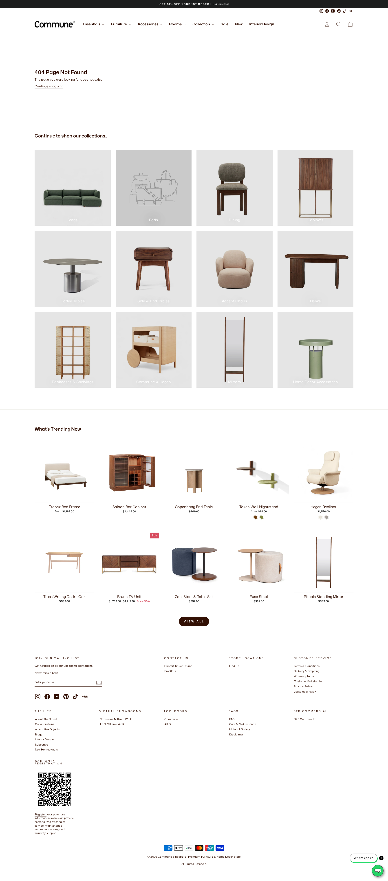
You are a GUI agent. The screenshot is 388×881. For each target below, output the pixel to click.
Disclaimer (236, 734)
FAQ (232, 719)
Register (40, 814)
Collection (201, 24)
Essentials (92, 24)
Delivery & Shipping (307, 671)
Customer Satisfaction (308, 681)
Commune (171, 719)
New (238, 24)
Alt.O (167, 724)
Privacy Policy (303, 686)
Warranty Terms (304, 676)
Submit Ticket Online (178, 666)
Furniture (119, 24)
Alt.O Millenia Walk (112, 724)
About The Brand (46, 719)
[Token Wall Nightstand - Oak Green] (262, 517)
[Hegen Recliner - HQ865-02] (320, 517)
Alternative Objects (47, 729)
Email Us (170, 671)
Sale (224, 24)
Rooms (175, 24)
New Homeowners (46, 749)
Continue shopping (49, 86)
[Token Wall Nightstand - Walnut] (256, 517)
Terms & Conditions (307, 666)
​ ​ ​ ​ (230, 739)
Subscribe (41, 744)
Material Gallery (239, 729)
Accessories (148, 24)
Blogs (38, 734)
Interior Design (261, 24)
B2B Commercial (305, 719)
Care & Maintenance (242, 724)
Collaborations (44, 724)
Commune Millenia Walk (116, 719)
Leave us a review (305, 691)
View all (194, 621)
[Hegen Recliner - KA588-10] (326, 517)
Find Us (234, 666)
